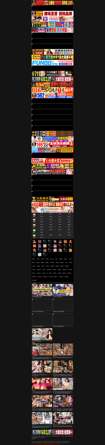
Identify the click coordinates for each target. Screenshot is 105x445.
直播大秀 (64, 273)
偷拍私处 (47, 266)
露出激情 (50, 229)
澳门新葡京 (67, 266)
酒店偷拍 (70, 262)
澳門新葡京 (39, 269)
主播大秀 (33, 266)
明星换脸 (50, 226)
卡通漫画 (41, 229)
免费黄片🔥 (65, 269)
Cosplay (60, 216)
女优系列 (50, 224)
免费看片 (54, 273)
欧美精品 (59, 213)
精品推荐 (41, 213)
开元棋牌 (42, 258)
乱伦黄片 (43, 266)
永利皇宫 (43, 269)
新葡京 (33, 262)
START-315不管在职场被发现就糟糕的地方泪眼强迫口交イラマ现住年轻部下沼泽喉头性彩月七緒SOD (42, 410)
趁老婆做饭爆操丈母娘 (37, 296)
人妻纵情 (59, 234)
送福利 (70, 258)
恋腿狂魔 (69, 224)
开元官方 (33, 273)
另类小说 (41, 237)
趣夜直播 (52, 266)
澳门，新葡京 (49, 273)
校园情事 (50, 234)
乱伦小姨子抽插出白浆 (37, 341)
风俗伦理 (69, 234)
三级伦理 (41, 216)
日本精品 (50, 216)
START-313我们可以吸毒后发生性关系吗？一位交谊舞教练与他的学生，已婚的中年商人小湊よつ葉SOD (42, 358)
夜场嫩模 (57, 266)
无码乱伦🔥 (70, 269)
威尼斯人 (33, 258)
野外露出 (69, 221)
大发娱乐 (33, 269)
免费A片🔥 (40, 276)
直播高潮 (57, 262)
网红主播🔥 (34, 280)
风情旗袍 (41, 226)
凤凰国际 (47, 262)
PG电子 (56, 258)
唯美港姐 (59, 219)
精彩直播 (62, 262)
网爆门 (69, 229)
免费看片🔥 (49, 269)
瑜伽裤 (60, 226)
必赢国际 (42, 262)
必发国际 (61, 266)
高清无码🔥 (61, 276)
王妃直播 (38, 266)
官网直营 (47, 258)
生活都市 (41, 234)
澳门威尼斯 (69, 273)
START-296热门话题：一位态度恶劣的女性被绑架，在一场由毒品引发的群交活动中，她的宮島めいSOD (63, 410)
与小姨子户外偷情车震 (57, 296)
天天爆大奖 (39, 273)
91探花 (51, 221)
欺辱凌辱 (41, 221)
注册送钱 (60, 258)
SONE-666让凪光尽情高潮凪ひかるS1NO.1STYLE (39, 375)
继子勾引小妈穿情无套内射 (37, 311)
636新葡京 (54, 269)
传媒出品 (41, 232)
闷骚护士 (69, 226)
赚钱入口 (55, 276)
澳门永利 (51, 258)
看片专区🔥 (51, 276)
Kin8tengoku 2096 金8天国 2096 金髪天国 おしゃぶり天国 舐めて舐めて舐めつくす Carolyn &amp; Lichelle (42, 393)
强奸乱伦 (50, 213)
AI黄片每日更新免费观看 (58, 326)
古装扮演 (41, 224)
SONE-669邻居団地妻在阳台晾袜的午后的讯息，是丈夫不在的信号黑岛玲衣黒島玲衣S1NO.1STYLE (62, 393)
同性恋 (69, 232)
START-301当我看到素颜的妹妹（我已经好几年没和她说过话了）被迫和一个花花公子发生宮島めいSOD (63, 376)
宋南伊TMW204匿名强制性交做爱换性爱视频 (62, 426)
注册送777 (65, 258)
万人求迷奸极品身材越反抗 (37, 326)
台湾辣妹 (41, 219)
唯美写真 (59, 229)
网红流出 (59, 221)
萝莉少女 (69, 213)
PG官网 (38, 258)
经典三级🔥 (34, 276)
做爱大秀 (59, 273)
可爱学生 (59, 224)
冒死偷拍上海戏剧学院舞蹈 (58, 311)
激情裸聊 (59, 269)
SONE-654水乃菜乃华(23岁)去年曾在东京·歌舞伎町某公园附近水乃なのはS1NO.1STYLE (42, 427)
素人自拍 (69, 216)
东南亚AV (68, 219)
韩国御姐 (50, 219)
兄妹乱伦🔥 (45, 276)
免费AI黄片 (67, 276)
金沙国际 (43, 273)
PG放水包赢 (52, 262)
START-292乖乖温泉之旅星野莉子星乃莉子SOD (63, 357)
